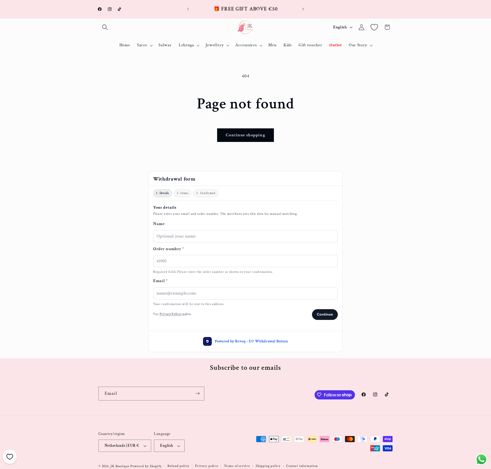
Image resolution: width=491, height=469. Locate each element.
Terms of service (237, 466)
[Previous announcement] (188, 9)
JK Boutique (119, 466)
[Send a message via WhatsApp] (481, 459)
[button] (104, 27)
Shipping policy (268, 466)
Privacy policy (206, 466)
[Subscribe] (197, 393)
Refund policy (178, 466)
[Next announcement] (303, 9)
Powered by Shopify (146, 466)
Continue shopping (245, 135)
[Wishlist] (374, 27)
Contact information (302, 466)
